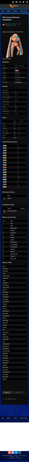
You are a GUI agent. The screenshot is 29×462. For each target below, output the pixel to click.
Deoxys (9, 198)
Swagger (5, 365)
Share (7, 392)
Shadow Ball (6, 311)
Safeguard (5, 294)
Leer (12, 223)
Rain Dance (5, 292)
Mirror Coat (13, 258)
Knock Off (13, 232)
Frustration (5, 296)
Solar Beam (5, 299)
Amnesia (13, 249)
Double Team (6, 315)
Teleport (13, 230)
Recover (13, 251)
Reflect (4, 318)
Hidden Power (6, 275)
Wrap (12, 225)
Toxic (4, 273)
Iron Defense (14, 246)
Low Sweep (6, 332)
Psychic (12, 237)
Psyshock (5, 268)
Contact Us (12, 457)
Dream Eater (6, 360)
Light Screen (6, 287)
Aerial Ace (5, 322)
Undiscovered (18, 82)
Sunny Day (5, 278)
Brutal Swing (6, 346)
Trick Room (5, 374)
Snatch (12, 239)
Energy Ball (5, 339)
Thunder (5, 304)
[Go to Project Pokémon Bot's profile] (3, 24)
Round (4, 334)
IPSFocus (11, 455)
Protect (4, 289)
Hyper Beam (6, 285)
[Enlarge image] (14, 45)
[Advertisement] (14, 436)
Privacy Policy (22, 455)
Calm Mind (5, 271)
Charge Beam (6, 343)
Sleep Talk (5, 367)
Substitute (5, 369)
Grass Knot (5, 362)
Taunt (4, 280)
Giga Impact (6, 348)
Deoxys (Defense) (12, 210)
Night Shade (14, 228)
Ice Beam (5, 282)
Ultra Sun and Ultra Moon (8, 31)
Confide (5, 379)
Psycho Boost (14, 253)
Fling (4, 341)
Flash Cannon (6, 372)
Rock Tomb (5, 320)
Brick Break (5, 313)
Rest (4, 329)
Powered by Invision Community (14, 458)
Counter (13, 256)
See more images (6, 58)
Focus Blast (5, 336)
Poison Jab (5, 358)
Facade (4, 327)
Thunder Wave (6, 350)
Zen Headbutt (14, 244)
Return (4, 306)
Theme (15, 455)
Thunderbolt (6, 301)
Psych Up (5, 353)
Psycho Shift (14, 242)
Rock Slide (5, 355)
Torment (5, 325)
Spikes (12, 235)
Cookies (17, 457)
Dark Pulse (5, 376)
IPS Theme (4, 455)
